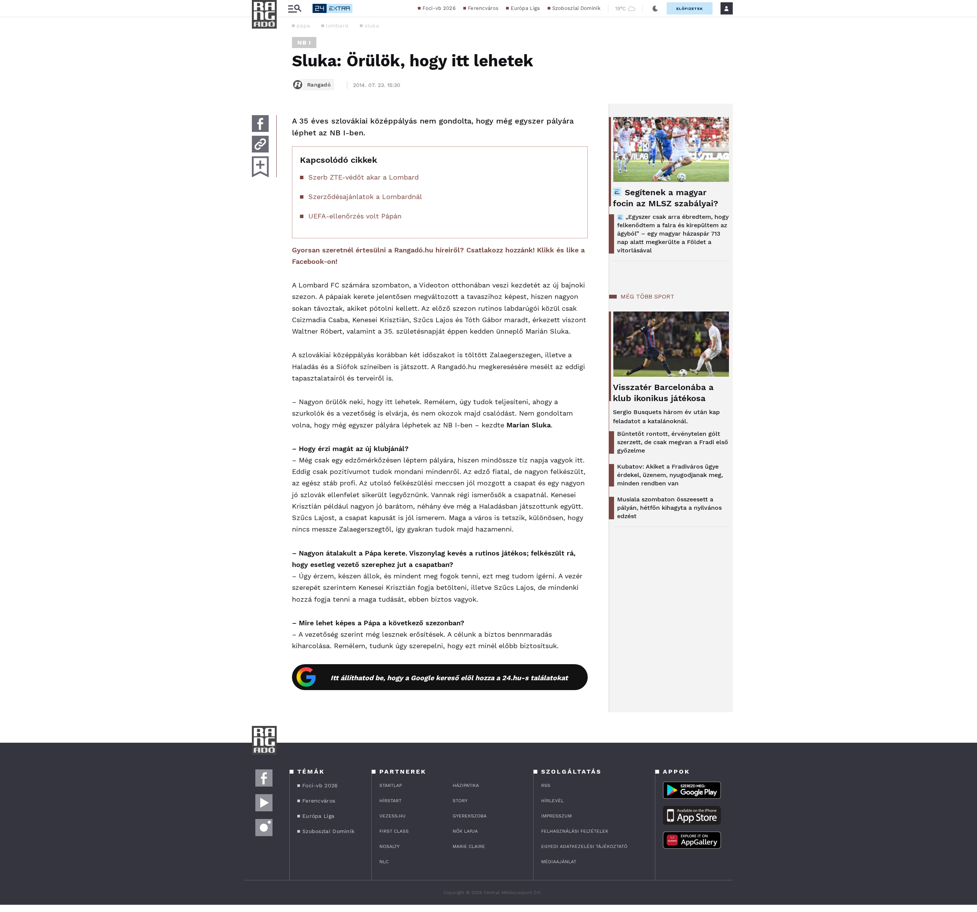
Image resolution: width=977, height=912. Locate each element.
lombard (337, 25)
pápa (303, 25)
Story (460, 800)
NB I (304, 42)
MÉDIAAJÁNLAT (558, 861)
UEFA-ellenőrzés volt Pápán (354, 216)
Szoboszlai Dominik (576, 8)
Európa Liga (525, 8)
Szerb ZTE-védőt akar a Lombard (363, 177)
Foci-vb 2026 (439, 8)
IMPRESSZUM (556, 816)
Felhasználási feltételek (574, 831)
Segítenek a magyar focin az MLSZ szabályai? (665, 198)
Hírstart (390, 800)
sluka (371, 25)
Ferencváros (483, 8)
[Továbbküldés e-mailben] (260, 144)
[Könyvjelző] (260, 166)
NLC (384, 861)
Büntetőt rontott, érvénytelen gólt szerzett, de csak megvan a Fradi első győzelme (672, 442)
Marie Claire (469, 846)
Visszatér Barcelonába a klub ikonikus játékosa (663, 392)
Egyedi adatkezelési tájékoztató (584, 846)
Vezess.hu (392, 816)
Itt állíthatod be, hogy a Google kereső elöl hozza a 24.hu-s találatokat (449, 678)
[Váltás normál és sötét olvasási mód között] (655, 8)
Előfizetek (689, 8)
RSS (545, 785)
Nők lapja (465, 831)
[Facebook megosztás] (260, 123)
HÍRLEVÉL (552, 800)
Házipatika (466, 785)
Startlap (390, 785)
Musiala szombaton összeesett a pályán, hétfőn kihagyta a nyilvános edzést (669, 508)
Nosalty (389, 846)
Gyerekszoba (470, 816)
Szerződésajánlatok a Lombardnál (365, 197)
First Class (394, 831)
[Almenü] (294, 8)
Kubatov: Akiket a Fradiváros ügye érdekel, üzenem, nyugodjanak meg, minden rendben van (670, 475)
